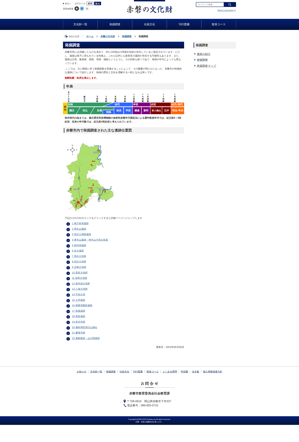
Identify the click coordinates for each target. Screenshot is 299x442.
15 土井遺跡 (78, 300)
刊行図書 (138, 371)
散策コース (153, 371)
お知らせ (81, 371)
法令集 (195, 371)
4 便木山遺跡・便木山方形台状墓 (90, 239)
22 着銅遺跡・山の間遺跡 (86, 338)
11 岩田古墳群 (79, 278)
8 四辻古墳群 (79, 261)
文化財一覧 (96, 371)
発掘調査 (127, 36)
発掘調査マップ (206, 65)
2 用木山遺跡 (79, 228)
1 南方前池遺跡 (80, 223)
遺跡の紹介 (204, 54)
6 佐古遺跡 (78, 250)
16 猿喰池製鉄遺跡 (82, 305)
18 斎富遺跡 (78, 316)
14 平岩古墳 (78, 294)
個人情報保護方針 (212, 371)
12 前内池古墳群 (81, 283)
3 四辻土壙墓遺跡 (81, 234)
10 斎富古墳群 (80, 272)
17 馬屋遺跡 (78, 310)
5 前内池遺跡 (79, 245)
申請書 (184, 371)
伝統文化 (124, 371)
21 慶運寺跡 (78, 332)
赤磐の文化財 (108, 36)
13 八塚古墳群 (80, 289)
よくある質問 (169, 371)
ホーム (90, 36)
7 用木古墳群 (79, 256)
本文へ (68, 3)
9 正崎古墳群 (79, 267)
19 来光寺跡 (78, 321)
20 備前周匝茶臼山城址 (84, 327)
